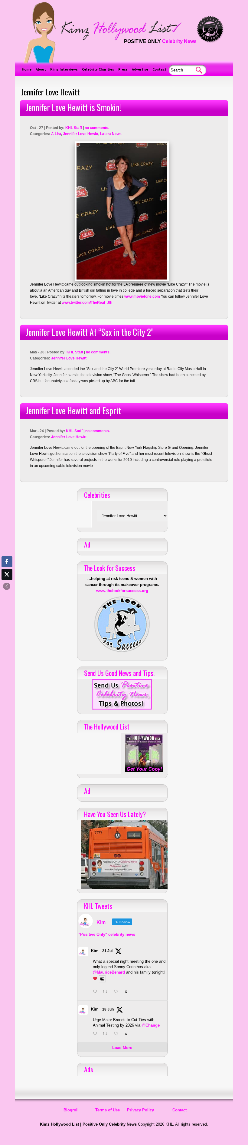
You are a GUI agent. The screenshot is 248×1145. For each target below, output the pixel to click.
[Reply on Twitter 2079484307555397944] (96, 992)
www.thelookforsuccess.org (122, 590)
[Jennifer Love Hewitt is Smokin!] (122, 211)
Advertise (140, 69)
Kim (95, 950)
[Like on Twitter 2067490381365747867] (118, 1034)
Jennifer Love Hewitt (80, 134)
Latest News (111, 134)
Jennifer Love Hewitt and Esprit (73, 410)
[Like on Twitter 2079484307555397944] (118, 992)
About (41, 69)
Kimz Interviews (64, 69)
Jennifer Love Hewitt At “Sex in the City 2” (90, 332)
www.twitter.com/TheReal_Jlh (87, 302)
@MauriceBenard (109, 972)
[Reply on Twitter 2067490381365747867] (96, 1034)
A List (56, 134)
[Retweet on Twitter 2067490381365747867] (106, 1034)
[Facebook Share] (7, 561)
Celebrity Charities (98, 69)
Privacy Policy (140, 1110)
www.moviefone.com (142, 296)
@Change (151, 1025)
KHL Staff (73, 128)
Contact (159, 69)
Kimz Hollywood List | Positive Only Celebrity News (88, 1124)
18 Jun (108, 1009)
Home (26, 69)
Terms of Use (107, 1110)
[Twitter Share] (7, 574)
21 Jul (107, 951)
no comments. (97, 128)
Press (123, 69)
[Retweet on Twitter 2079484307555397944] (106, 992)
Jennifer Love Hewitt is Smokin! (73, 107)
